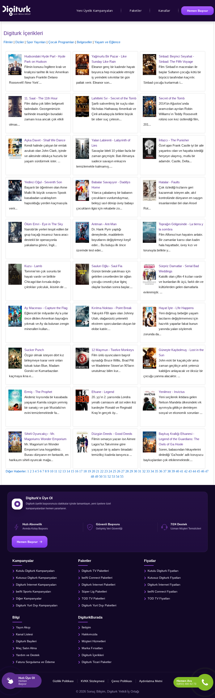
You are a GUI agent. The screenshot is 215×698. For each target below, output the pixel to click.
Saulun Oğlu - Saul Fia (107, 266)
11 (55, 471)
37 (164, 471)
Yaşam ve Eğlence (107, 42)
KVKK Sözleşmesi (92, 681)
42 (185, 471)
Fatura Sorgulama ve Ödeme (35, 661)
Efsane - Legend (103, 392)
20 (93, 471)
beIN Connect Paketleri (97, 577)
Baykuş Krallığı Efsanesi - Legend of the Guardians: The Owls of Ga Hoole (179, 439)
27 (123, 471)
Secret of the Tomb (172, 98)
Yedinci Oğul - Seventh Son (43, 182)
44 (194, 471)
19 (89, 471)
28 (127, 471)
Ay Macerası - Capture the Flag (45, 308)
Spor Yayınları (36, 42)
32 (144, 471)
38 (169, 471)
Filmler (8, 42)
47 (206, 471)
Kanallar (164, 11)
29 (131, 471)
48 (92, 476)
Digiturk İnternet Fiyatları (164, 584)
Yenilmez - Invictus (172, 392)
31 (139, 471)
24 (110, 471)
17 (81, 471)
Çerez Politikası (121, 681)
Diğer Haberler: (16, 471)
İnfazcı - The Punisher (174, 140)
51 (105, 476)
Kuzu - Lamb (33, 266)
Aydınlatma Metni (150, 681)
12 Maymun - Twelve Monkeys (113, 350)
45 (198, 471)
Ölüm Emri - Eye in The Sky (43, 224)
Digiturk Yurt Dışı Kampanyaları (37, 605)
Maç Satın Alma (26, 648)
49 (96, 476)
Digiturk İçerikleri (93, 654)
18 (85, 471)
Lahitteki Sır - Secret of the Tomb (114, 98)
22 (102, 471)
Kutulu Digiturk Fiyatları (163, 570)
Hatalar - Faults (169, 182)
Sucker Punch (34, 350)
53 (113, 476)
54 (117, 476)
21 (97, 471)
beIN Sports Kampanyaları (33, 591)
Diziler (19, 42)
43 (190, 471)
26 (118, 471)
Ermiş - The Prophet (38, 392)
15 (72, 471)
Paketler (136, 11)
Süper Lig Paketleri (94, 591)
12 (60, 471)
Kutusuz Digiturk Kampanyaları (36, 577)
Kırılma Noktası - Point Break (112, 308)
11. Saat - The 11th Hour (41, 98)
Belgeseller (84, 42)
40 (177, 471)
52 (109, 476)
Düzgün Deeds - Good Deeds (112, 433)
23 (106, 471)
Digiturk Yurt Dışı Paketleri (99, 605)
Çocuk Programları (61, 42)
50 (100, 476)
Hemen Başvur (197, 10)
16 (76, 471)
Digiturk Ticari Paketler (96, 661)
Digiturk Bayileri (26, 641)
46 (202, 471)
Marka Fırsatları (92, 648)
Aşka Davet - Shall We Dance (44, 140)
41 (181, 471)
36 (160, 471)
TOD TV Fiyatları (159, 598)
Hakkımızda (89, 634)
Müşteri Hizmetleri (94, 641)
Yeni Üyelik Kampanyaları (94, 11)
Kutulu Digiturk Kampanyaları (35, 570)
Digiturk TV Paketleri (95, 570)
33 (148, 471)
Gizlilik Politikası (63, 681)
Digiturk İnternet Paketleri (98, 584)
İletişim (86, 627)
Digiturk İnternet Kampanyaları (36, 584)
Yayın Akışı (23, 627)
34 (152, 471)
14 (68, 471)
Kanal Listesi (24, 634)
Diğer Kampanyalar (29, 598)
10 (51, 471)
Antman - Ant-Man (104, 224)
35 (156, 471)
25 (114, 471)
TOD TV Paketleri (93, 598)
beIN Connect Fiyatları (162, 591)
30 (135, 471)
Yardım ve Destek (27, 654)
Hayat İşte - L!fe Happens (176, 308)
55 (121, 476)
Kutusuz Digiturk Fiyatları (164, 577)
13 (64, 471)
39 (173, 471)
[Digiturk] (17, 10)
